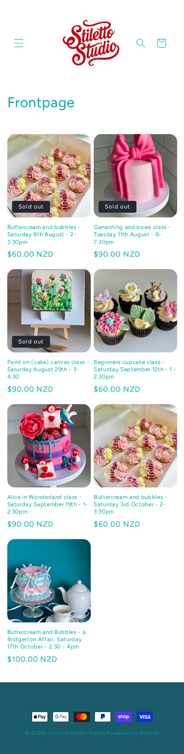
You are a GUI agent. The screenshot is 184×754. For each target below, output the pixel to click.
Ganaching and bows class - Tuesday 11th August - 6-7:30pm (132, 234)
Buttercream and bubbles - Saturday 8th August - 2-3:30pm (44, 234)
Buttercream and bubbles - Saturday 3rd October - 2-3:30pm (131, 504)
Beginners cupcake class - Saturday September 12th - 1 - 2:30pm (135, 369)
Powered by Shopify (133, 733)
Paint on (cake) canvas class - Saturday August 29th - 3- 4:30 (48, 369)
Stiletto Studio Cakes (76, 733)
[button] (19, 43)
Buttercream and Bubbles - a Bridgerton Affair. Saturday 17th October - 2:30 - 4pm (46, 639)
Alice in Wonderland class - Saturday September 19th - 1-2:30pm (47, 504)
